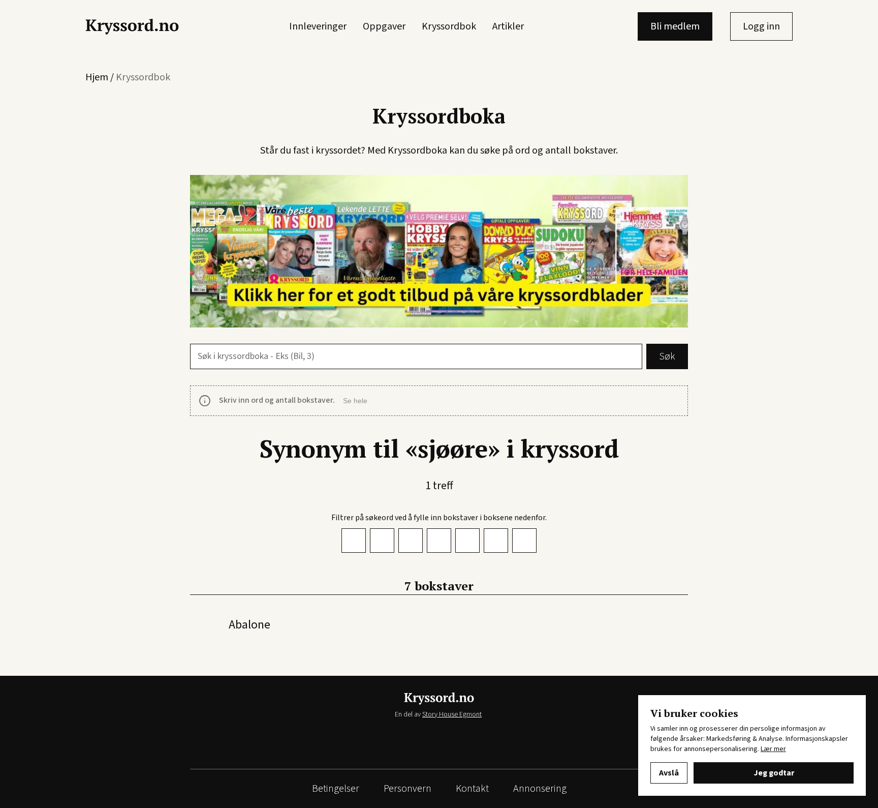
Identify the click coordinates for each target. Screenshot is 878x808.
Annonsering (540, 789)
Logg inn (761, 26)
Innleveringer (318, 26)
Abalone (249, 625)
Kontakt (472, 789)
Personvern (407, 789)
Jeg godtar (774, 773)
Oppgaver (384, 26)
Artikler (508, 26)
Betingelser (335, 789)
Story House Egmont (452, 714)
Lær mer (773, 749)
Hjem (96, 77)
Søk (667, 356)
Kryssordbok (449, 26)
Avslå (669, 773)
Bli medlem (675, 26)
